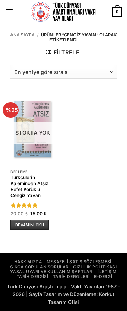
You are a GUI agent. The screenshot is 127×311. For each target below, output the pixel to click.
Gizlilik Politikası (95, 266)
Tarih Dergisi (32, 276)
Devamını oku (29, 224)
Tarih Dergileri (71, 276)
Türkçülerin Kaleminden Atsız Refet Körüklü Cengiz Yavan (29, 186)
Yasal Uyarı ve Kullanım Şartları (51, 271)
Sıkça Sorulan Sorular (39, 266)
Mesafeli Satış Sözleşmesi (79, 261)
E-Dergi (103, 276)
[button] (9, 11)
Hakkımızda (28, 261)
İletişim (107, 271)
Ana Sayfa (22, 34)
